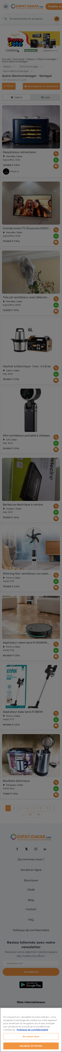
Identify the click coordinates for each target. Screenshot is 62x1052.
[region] (31, 1030)
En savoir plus (31, 1036)
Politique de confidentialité (32, 1029)
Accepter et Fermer (31, 1045)
